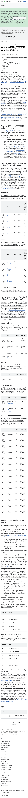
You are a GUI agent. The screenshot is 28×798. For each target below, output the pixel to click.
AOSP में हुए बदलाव (17, 22)
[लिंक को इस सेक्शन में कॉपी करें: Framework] (9, 192)
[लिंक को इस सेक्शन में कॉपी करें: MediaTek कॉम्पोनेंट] (13, 323)
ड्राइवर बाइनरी (3, 751)
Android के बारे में (4, 790)
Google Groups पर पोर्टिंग (6, 769)
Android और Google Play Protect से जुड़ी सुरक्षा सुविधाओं (14, 114)
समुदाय (10, 790)
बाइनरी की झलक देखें (4, 747)
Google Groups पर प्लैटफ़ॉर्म (6, 765)
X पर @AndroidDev (5, 759)
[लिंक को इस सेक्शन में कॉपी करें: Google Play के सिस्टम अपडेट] (18, 287)
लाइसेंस (18, 790)
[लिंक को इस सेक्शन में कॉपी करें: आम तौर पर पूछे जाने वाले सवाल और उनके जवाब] (10, 523)
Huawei (22, 699)
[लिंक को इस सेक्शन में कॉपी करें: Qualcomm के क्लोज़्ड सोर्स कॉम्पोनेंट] (22, 416)
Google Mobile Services (6, 781)
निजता (22, 790)
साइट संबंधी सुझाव (5, 792)
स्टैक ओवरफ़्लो (3, 783)
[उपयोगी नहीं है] (17, 44)
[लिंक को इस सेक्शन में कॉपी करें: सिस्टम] (5, 240)
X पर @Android (4, 757)
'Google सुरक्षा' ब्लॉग (4, 763)
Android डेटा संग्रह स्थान (5, 741)
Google (18, 699)
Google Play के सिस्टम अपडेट (7, 188)
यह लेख (8, 566)
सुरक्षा (9, 41)
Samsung (12, 701)
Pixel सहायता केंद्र (4, 777)
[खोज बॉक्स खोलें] (18, 1)
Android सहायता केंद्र (5, 775)
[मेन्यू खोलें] (2, 1)
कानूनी (14, 790)
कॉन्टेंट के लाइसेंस (17, 730)
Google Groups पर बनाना (6, 767)
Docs (6, 41)
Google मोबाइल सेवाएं (19, 153)
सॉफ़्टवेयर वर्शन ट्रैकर (4, 785)
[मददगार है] (15, 44)
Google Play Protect (20, 131)
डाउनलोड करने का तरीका (5, 745)
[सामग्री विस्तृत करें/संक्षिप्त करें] (16, 54)
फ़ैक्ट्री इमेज (3, 749)
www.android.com (5, 779)
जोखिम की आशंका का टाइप (15, 176)
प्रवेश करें (25, 1)
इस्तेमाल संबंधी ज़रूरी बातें (5, 743)
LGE (26, 699)
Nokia (7, 701)
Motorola (3, 701)
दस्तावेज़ (3, 5)
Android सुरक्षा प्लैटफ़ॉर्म (8, 131)
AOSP (2, 41)
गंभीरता (23, 176)
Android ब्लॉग (3, 761)
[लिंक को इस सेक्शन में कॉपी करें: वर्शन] (5, 707)
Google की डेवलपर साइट (6, 680)
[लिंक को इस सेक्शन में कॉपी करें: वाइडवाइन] (7, 362)
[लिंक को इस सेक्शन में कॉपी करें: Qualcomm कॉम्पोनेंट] (14, 385)
